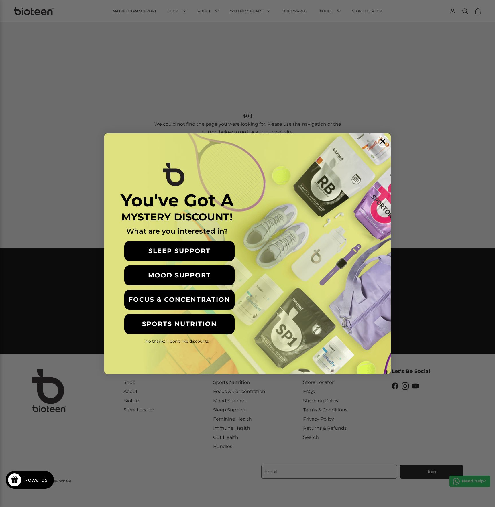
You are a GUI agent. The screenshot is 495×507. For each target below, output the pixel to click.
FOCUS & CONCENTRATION (179, 299)
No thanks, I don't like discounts (177, 341)
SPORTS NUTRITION (179, 324)
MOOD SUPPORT (179, 275)
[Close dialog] (383, 141)
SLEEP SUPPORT (179, 251)
